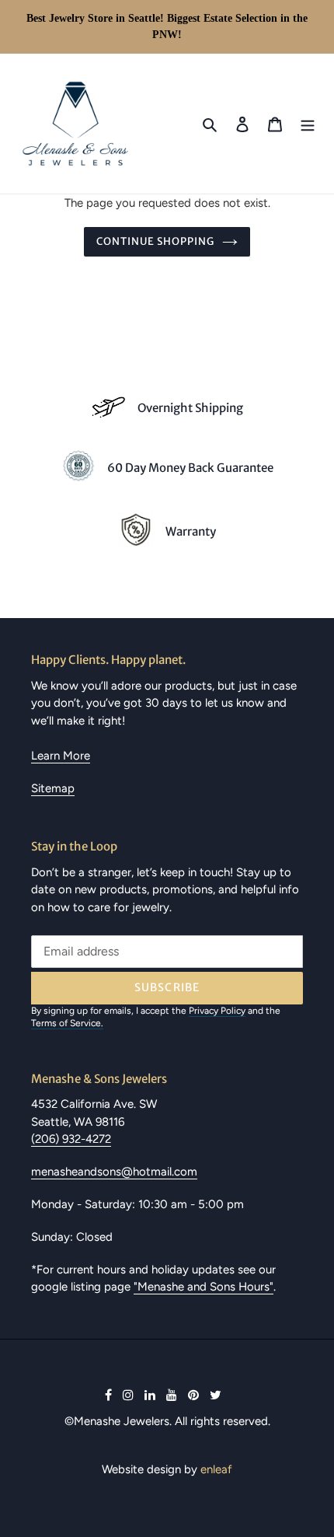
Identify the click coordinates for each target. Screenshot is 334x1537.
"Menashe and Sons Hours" (203, 1287)
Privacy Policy (217, 1010)
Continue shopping (155, 241)
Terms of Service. (67, 1023)
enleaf (216, 1469)
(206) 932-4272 (71, 1139)
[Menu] (307, 124)
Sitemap (53, 788)
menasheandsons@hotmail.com (114, 1172)
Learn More (60, 756)
